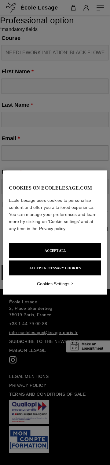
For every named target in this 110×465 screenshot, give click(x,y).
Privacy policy (52, 228)
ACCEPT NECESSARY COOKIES (55, 268)
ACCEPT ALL (55, 250)
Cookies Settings (53, 283)
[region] (55, 233)
